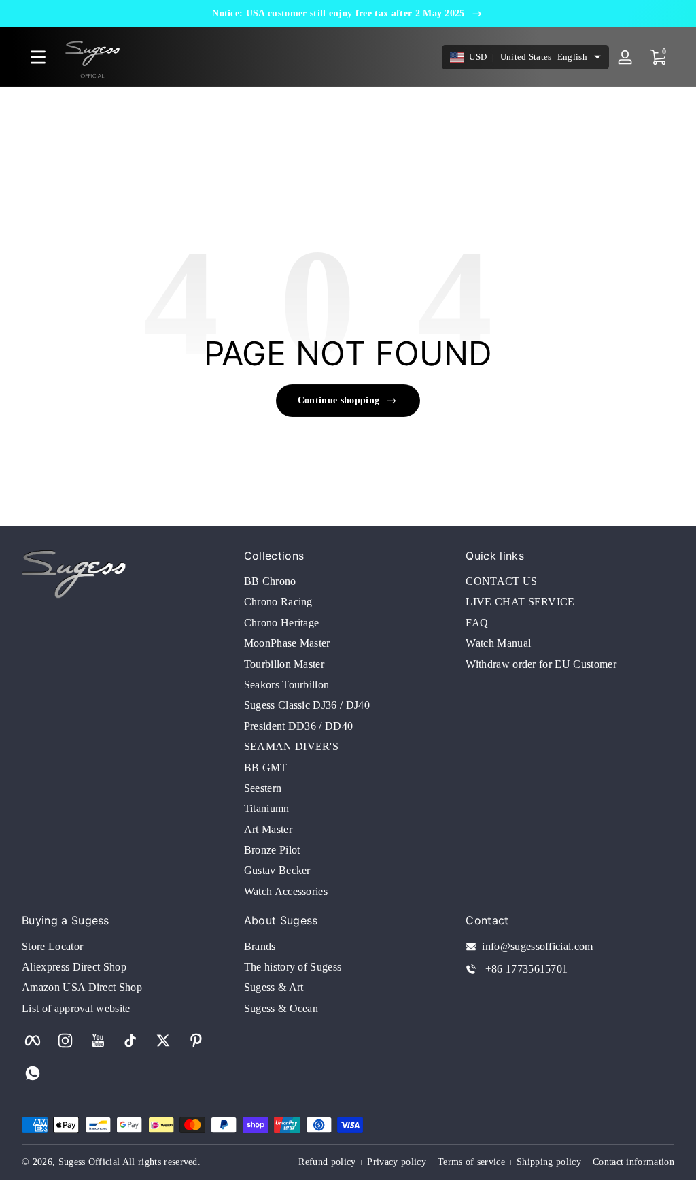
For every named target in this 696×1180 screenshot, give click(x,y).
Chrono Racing (278, 601)
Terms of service (471, 1162)
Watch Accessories (286, 891)
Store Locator (52, 946)
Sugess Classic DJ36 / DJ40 (307, 705)
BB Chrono (270, 581)
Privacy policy (396, 1162)
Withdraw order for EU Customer (541, 664)
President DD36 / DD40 (298, 726)
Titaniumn (267, 808)
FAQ (477, 622)
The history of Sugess (293, 967)
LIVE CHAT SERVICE (520, 601)
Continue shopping (338, 400)
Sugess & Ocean (281, 1008)
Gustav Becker (277, 870)
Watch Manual (498, 643)
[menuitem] (348, 581)
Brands (260, 946)
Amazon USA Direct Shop (82, 987)
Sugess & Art (274, 987)
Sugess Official (89, 1162)
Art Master (268, 829)
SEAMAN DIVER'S (291, 746)
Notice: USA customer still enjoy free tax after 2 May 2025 (338, 13)
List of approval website (76, 1008)
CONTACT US (501, 581)
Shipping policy (549, 1162)
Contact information (633, 1162)
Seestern (263, 788)
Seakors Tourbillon (287, 684)
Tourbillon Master (284, 664)
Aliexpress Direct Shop (74, 967)
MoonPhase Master (287, 643)
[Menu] (38, 57)
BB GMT (266, 767)
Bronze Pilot (272, 850)
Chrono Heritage (281, 622)
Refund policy (326, 1162)
